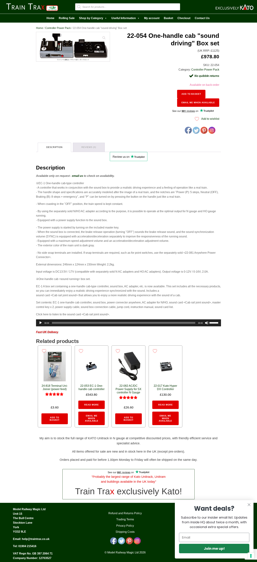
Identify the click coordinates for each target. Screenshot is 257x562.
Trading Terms (125, 519)
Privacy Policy (125, 525)
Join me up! (214, 548)
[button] (104, 38)
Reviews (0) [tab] (88, 147)
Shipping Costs (125, 531)
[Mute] (206, 323)
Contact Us (202, 18)
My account (151, 18)
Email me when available (198, 102)
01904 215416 (27, 546)
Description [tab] (54, 147)
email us (77, 175)
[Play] (40, 323)
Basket (168, 18)
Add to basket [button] (54, 418)
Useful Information (123, 18)
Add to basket (191, 94)
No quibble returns (206, 75)
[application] (128, 322)
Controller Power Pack (58, 28)
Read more (91, 405)
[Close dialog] (249, 505)
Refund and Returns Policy (125, 513)
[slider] (214, 322)
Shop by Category (91, 18)
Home (50, 18)
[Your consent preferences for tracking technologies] (251, 556)
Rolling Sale (67, 18)
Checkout (183, 18)
